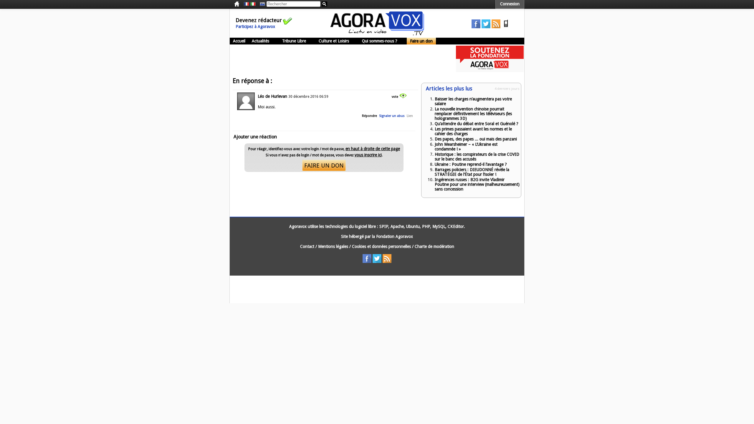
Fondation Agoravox (394, 236)
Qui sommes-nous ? (379, 41)
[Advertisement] (337, 59)
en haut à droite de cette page (372, 148)
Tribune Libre (294, 41)
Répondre (369, 116)
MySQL (438, 226)
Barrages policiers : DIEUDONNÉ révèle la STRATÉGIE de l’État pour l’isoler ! (472, 172)
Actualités (260, 41)
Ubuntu (413, 226)
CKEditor (456, 226)
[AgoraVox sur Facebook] (476, 26)
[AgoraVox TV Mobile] (506, 26)
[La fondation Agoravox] (490, 70)
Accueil (239, 41)
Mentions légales (333, 246)
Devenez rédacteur (259, 20)
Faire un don (421, 41)
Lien (410, 116)
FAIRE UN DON (324, 165)
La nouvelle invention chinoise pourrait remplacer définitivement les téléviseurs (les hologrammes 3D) (473, 114)
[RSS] (496, 26)
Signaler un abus (392, 116)
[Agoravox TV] (261, 4)
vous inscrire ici (368, 155)
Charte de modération (434, 246)
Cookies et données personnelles (381, 246)
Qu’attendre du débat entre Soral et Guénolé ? (476, 123)
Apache (397, 226)
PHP (426, 226)
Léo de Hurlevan (272, 96)
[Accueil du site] (377, 34)
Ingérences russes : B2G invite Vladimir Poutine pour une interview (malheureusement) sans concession (477, 184)
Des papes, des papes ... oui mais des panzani (476, 139)
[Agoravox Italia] (253, 4)
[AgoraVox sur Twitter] (486, 26)
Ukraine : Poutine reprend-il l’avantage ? (471, 164)
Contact (307, 246)
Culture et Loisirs (334, 41)
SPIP (383, 226)
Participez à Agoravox (255, 26)
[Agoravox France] (246, 4)
